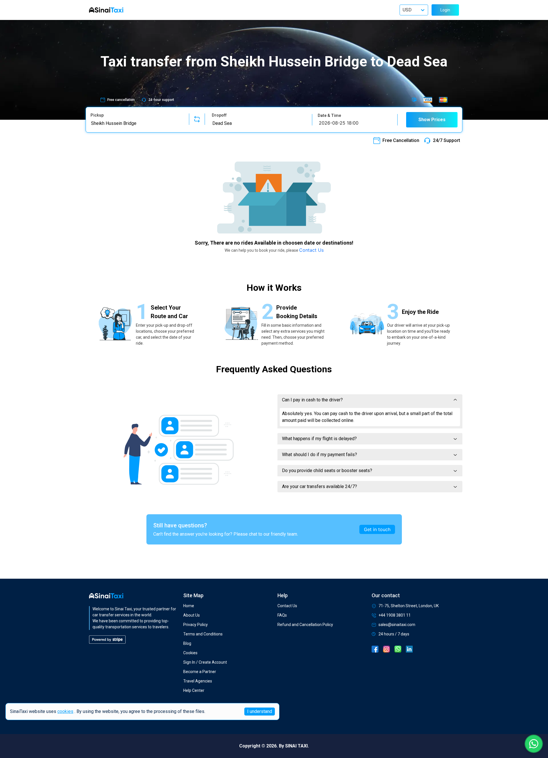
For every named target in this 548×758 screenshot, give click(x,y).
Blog (187, 643)
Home (188, 605)
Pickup (97, 115)
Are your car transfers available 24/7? (319, 486)
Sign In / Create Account (205, 662)
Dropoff (219, 115)
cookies (65, 711)
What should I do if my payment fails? (319, 454)
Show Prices (432, 119)
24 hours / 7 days (393, 634)
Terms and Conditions (203, 634)
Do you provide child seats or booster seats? (327, 470)
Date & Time (329, 115)
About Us (191, 615)
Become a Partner (199, 671)
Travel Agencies (197, 681)
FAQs (282, 615)
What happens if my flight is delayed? (319, 438)
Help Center (193, 690)
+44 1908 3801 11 (394, 615)
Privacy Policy (195, 624)
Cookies (190, 653)
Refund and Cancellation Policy (305, 624)
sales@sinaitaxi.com (396, 624)
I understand (259, 711)
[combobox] (136, 123)
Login (445, 10)
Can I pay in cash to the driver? (312, 400)
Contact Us (311, 250)
